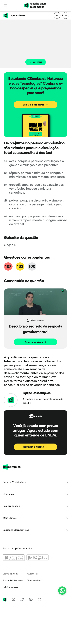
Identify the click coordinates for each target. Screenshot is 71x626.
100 (32, 266)
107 (8, 266)
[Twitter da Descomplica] (22, 600)
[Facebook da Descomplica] (13, 600)
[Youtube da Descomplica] (31, 599)
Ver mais (37, 62)
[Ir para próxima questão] (65, 15)
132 (20, 266)
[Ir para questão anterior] (57, 15)
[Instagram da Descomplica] (39, 600)
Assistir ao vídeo (34, 342)
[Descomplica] (11, 468)
